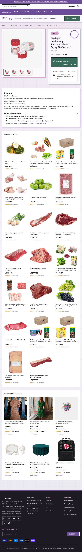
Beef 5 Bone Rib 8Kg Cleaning (38, 268)
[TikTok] (19, 518)
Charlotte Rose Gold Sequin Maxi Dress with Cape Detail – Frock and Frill (14, 422)
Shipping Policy (69, 511)
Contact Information (70, 514)
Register (71, 6)
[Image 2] (14, 72)
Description (8, 93)
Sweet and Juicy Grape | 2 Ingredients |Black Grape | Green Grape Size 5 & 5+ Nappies (66, 305)
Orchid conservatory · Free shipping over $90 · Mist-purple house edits (41, 1)
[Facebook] (4, 518)
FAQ (47, 507)
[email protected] (47, 121)
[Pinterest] (9, 523)
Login (64, 6)
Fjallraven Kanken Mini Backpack (65, 463)
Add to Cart (72, 18)
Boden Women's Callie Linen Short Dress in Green (39, 422)
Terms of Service (69, 507)
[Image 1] (7, 72)
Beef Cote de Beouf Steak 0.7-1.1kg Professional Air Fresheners (65, 233)
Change (73, 71)
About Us (48, 500)
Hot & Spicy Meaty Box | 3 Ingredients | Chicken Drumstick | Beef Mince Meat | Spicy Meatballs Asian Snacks (15, 305)
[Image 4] (29, 72)
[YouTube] (14, 518)
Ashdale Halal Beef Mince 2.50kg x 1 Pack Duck (65, 198)
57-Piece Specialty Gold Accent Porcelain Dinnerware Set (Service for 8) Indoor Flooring (15, 463)
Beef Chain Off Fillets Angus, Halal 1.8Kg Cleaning (39, 233)
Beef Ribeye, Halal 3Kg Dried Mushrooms (13, 269)
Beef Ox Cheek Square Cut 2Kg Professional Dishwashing (38, 305)
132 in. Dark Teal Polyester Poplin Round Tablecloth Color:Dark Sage (39, 463)
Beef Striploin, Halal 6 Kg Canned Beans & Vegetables (39, 376)
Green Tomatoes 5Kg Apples (38, 197)
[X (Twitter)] (4, 523)
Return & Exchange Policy (38, 123)
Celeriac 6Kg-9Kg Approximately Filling (14, 233)
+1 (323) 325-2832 (33, 508)
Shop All (25, 12)
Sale (52, 12)
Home (16, 12)
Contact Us (49, 504)
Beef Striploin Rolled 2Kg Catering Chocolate (14, 376)
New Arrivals (41, 12)
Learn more (52, 18)
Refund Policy (68, 500)
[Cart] (78, 6)
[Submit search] (28, 6)
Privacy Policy (68, 504)
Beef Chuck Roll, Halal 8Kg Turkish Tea (15, 340)
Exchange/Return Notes (13, 113)
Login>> (10, 434)
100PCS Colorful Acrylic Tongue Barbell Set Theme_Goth (64, 422)
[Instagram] (9, 518)
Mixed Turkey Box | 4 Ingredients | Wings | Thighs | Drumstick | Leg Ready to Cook (14, 198)
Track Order (50, 511)
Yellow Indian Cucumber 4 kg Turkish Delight (15, 162)
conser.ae (6, 11)
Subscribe (73, 534)
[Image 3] (21, 72)
